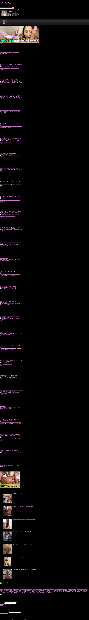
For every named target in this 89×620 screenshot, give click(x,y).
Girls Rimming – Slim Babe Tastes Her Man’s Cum (24, 531)
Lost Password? (6, 604)
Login (2, 604)
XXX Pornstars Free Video (33, 592)
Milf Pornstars (42, 591)
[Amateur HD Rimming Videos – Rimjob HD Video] (7, 566)
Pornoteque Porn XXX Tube (26, 589)
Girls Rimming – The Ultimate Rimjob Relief (22, 544)
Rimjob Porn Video (17, 590)
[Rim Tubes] (3, 594)
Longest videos (9, 50)
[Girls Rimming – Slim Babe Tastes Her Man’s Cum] (7, 540)
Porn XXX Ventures (26, 591)
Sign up (11, 619)
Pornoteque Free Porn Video (6, 589)
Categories (5, 21)
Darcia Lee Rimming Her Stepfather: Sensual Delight (24, 519)
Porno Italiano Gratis (8, 590)
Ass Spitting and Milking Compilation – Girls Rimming (24, 569)
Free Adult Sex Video (41, 590)
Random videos (15, 50)
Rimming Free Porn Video (52, 590)
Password (2, 603)
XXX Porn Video (81, 590)
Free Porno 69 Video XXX (76, 591)
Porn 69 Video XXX (72, 589)
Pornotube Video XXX (37, 589)
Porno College (16, 589)
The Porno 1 (16, 592)
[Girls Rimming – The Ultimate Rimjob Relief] (7, 553)
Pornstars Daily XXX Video (46, 592)
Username (2, 602)
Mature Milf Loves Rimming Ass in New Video (23, 506)
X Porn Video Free (63, 590)
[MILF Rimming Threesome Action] (7, 502)
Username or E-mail (4, 612)
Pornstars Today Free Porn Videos (63, 591)
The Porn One (9, 592)
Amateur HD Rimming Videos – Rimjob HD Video (24, 557)
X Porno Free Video (72, 590)
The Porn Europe (23, 592)
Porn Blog (5, 24)
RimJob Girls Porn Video (48, 589)
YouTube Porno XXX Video (61, 589)
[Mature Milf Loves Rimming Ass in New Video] (7, 515)
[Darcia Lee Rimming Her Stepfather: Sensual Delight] (7, 528)
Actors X (4, 23)
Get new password (4, 613)
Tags (4, 22)
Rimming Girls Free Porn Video (14, 591)
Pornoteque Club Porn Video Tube (29, 590)
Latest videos (2, 50)
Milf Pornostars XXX (50, 591)
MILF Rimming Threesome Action (20, 493)
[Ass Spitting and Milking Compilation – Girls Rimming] (7, 578)
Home (4, 20)
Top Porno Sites (34, 591)
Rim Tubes (5, 2)
